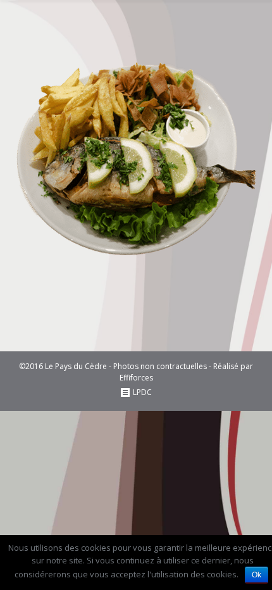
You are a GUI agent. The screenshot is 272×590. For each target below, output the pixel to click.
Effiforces (136, 377)
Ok (256, 574)
